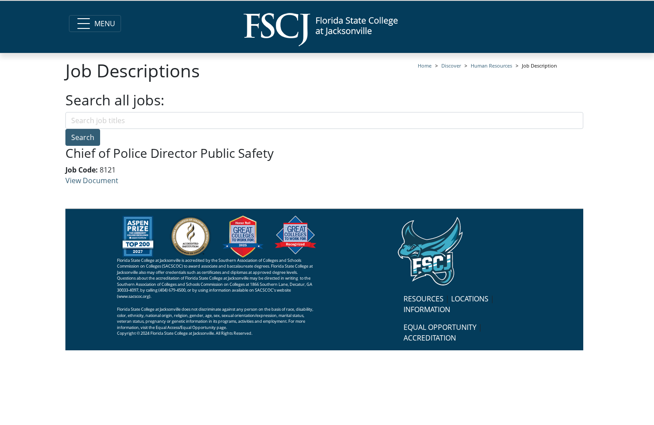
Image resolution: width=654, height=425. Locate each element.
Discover (451, 65)
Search (82, 137)
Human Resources (491, 65)
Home (425, 65)
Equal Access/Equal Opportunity (186, 327)
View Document (91, 180)
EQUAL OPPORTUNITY (440, 327)
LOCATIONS (469, 299)
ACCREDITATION (430, 338)
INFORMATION (427, 309)
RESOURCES (424, 299)
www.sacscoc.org (133, 296)
